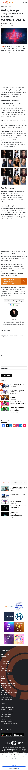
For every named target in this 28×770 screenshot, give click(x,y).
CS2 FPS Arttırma (5, 663)
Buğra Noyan (5, 23)
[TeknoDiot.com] (7, 2)
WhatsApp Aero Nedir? (6, 709)
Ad (1, 355)
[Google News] (14, 305)
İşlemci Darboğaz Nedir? (7, 712)
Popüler (15, 482)
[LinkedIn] (15, 327)
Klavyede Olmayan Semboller (8, 672)
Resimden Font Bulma (6, 694)
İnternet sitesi (4, 368)
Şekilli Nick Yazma (5, 666)
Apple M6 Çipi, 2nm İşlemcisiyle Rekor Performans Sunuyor (16, 514)
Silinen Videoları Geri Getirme (8, 685)
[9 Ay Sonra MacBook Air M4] (5, 386)
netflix (7, 301)
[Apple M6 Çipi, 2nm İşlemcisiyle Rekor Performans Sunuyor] (5, 514)
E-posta (3, 362)
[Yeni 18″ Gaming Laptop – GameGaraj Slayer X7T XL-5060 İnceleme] (5, 409)
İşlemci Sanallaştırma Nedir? (8, 707)
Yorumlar (22, 482)
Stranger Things (18, 301)
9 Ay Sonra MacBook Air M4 (17, 384)
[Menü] (26, 3)
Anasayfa (4, 6)
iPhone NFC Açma (5, 654)
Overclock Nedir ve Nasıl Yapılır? (9, 723)
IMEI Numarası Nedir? (6, 716)
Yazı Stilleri (3, 656)
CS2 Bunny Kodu (5, 661)
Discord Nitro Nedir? (6, 714)
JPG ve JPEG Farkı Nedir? (7, 721)
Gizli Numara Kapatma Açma (8, 683)
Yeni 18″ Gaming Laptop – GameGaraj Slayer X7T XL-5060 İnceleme (17, 409)
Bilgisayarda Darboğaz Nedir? (8, 719)
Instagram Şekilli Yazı (6, 670)
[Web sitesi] (13, 327)
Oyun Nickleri (4, 659)
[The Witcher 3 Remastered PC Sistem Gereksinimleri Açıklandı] (5, 488)
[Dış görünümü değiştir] (23, 3)
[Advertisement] (14, 70)
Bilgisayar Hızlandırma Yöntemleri (9, 692)
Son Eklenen (6, 482)
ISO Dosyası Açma (5, 690)
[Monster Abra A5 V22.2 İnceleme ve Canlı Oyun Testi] (5, 403)
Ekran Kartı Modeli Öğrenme (7, 680)
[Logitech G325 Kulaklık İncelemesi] (5, 397)
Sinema (9, 6)
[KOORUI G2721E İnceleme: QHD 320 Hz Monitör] (5, 392)
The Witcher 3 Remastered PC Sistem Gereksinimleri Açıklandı (18, 488)
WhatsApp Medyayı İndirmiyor (8, 697)
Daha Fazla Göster (14, 416)
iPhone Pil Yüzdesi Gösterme (8, 687)
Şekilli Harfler (4, 668)
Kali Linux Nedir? (5, 726)
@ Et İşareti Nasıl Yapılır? (7, 699)
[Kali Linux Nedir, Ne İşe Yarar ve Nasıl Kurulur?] (5, 508)
